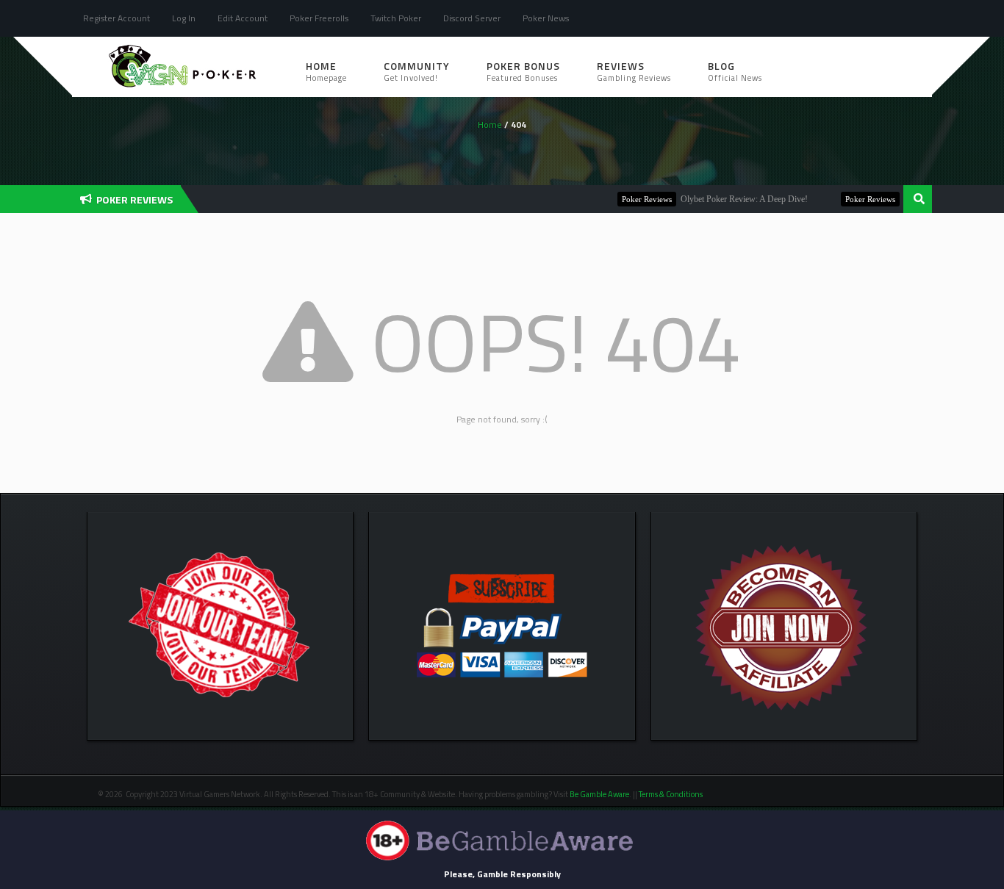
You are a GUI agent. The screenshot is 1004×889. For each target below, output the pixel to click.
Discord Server (472, 18)
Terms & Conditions (671, 794)
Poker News (546, 18)
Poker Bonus (523, 71)
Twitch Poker (395, 18)
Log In (184, 18)
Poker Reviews (631, 199)
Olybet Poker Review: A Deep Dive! (728, 199)
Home (326, 71)
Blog (735, 71)
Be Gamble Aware (599, 794)
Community (417, 71)
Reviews (634, 71)
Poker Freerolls (319, 18)
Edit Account (243, 18)
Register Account (116, 18)
